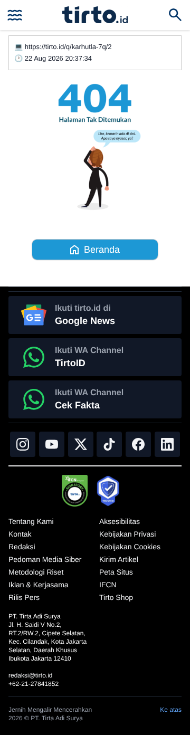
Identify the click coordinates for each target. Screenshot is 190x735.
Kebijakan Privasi (127, 534)
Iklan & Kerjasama (38, 584)
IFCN (108, 584)
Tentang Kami (31, 521)
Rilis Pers (24, 597)
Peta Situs (116, 572)
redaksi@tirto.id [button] (30, 675)
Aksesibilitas (119, 521)
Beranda (102, 249)
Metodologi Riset (35, 572)
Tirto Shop (116, 597)
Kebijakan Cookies (129, 546)
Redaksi (21, 546)
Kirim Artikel (118, 559)
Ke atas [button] (171, 709)
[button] (95, 15)
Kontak (20, 534)
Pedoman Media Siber (45, 559)
